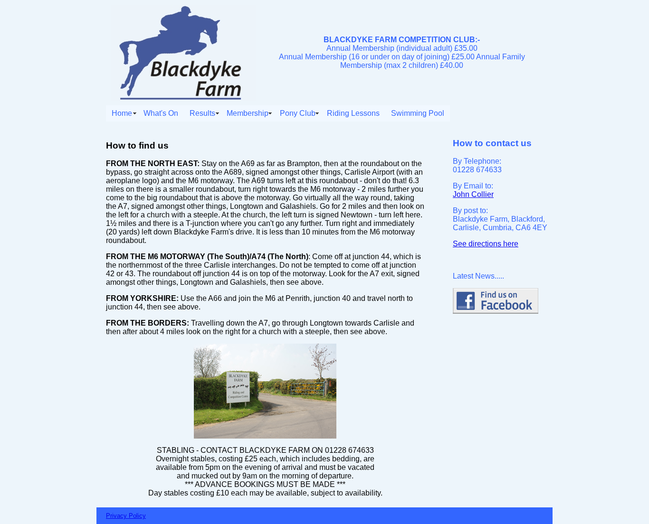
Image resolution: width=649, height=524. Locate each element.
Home (122, 113)
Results (202, 113)
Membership (247, 113)
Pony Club (297, 113)
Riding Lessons (353, 113)
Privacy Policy (126, 515)
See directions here (485, 244)
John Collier (473, 194)
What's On (160, 113)
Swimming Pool (417, 113)
